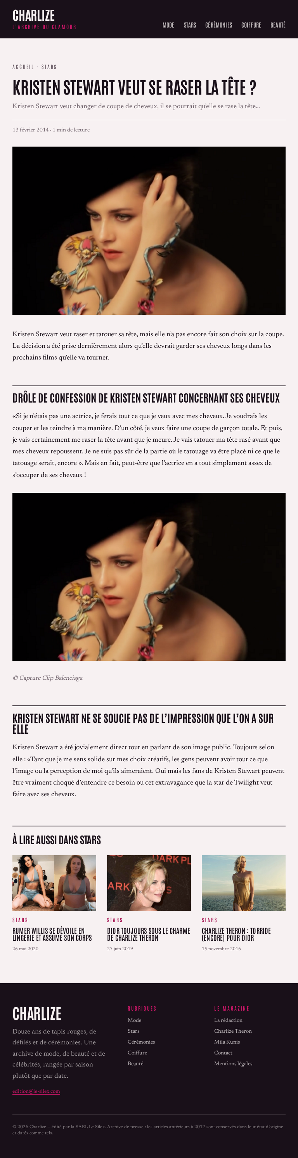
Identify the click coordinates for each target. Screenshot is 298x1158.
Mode (169, 24)
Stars (190, 24)
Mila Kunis (227, 1042)
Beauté (278, 24)
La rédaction (228, 1020)
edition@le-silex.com (36, 1091)
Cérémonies (218, 24)
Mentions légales (233, 1064)
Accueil (23, 66)
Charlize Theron (233, 1031)
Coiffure (251, 24)
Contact (223, 1053)
